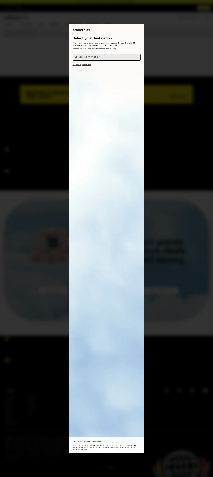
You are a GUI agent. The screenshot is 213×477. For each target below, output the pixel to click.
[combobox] (107, 57)
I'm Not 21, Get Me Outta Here (87, 441)
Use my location (82, 64)
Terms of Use (124, 447)
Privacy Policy (112, 447)
